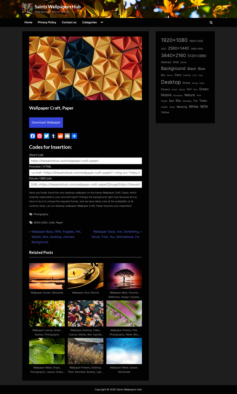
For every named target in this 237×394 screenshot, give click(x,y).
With (204, 106)
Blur (163, 75)
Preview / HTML (40, 166)
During (195, 83)
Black (191, 69)
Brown (170, 75)
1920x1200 (196, 41)
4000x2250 (40, 222)
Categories (89, 22)
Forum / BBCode (40, 178)
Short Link (36, 155)
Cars (178, 75)
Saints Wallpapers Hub (58, 6)
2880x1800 (197, 48)
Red (171, 100)
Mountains (178, 95)
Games (182, 90)
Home (28, 22)
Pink (199, 95)
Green (204, 89)
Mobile (166, 95)
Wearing (182, 106)
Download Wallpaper (46, 122)
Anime (183, 62)
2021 (163, 48)
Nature (189, 95)
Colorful (187, 75)
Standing (187, 101)
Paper (59, 222)
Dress (186, 83)
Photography (41, 214)
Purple (164, 101)
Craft (51, 222)
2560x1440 (178, 48)
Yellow (165, 112)
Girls (195, 89)
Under (164, 107)
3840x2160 (173, 55)
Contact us (69, 22)
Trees (203, 100)
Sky (178, 100)
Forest (174, 89)
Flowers (165, 89)
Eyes (202, 83)
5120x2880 (197, 56)
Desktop (171, 82)
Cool (194, 75)
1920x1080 (174, 40)
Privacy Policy (47, 22)
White (193, 106)
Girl (189, 89)
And (176, 62)
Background (173, 68)
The (195, 100)
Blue (201, 68)
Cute (200, 75)
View (172, 107)
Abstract (166, 62)
